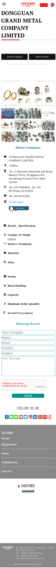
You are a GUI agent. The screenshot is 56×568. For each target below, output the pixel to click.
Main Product (42, 56)
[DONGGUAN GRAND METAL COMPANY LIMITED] (28, 93)
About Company (14, 56)
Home (6, 438)
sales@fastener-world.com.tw (30, 558)
